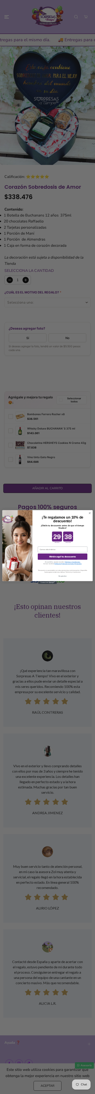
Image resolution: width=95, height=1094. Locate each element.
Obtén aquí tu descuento (62, 556)
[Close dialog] (90, 513)
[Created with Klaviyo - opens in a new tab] (47, 582)
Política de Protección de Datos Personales (68, 563)
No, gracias (62, 576)
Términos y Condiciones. (72, 562)
